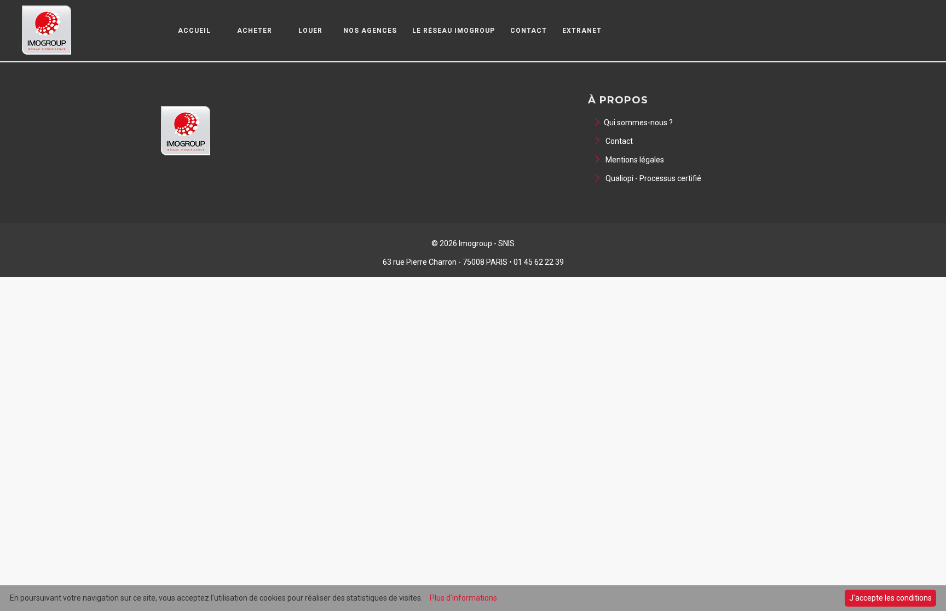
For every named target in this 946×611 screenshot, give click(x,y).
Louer (310, 30)
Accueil (194, 30)
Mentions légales (634, 159)
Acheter (254, 30)
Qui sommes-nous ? (638, 122)
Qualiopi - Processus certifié (652, 178)
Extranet (582, 30)
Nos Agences (370, 30)
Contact (528, 30)
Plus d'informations (463, 597)
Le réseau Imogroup (453, 30)
